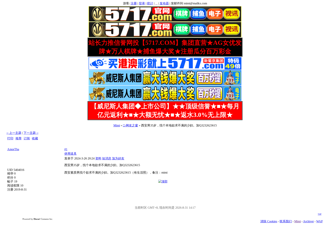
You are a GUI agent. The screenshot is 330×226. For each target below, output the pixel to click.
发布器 (164, 3)
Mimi (116, 125)
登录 (142, 3)
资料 (98, 158)
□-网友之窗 (130, 125)
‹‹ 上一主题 (13, 132)
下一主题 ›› (30, 132)
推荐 (18, 138)
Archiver (308, 221)
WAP (319, 221)
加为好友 (118, 158)
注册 (134, 3)
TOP (319, 214)
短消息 (106, 158)
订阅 (27, 138)
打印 (10, 138)
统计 (150, 3)
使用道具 (70, 153)
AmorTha (13, 149)
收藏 (35, 138)
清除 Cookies (268, 221)
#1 (65, 149)
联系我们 (286, 221)
